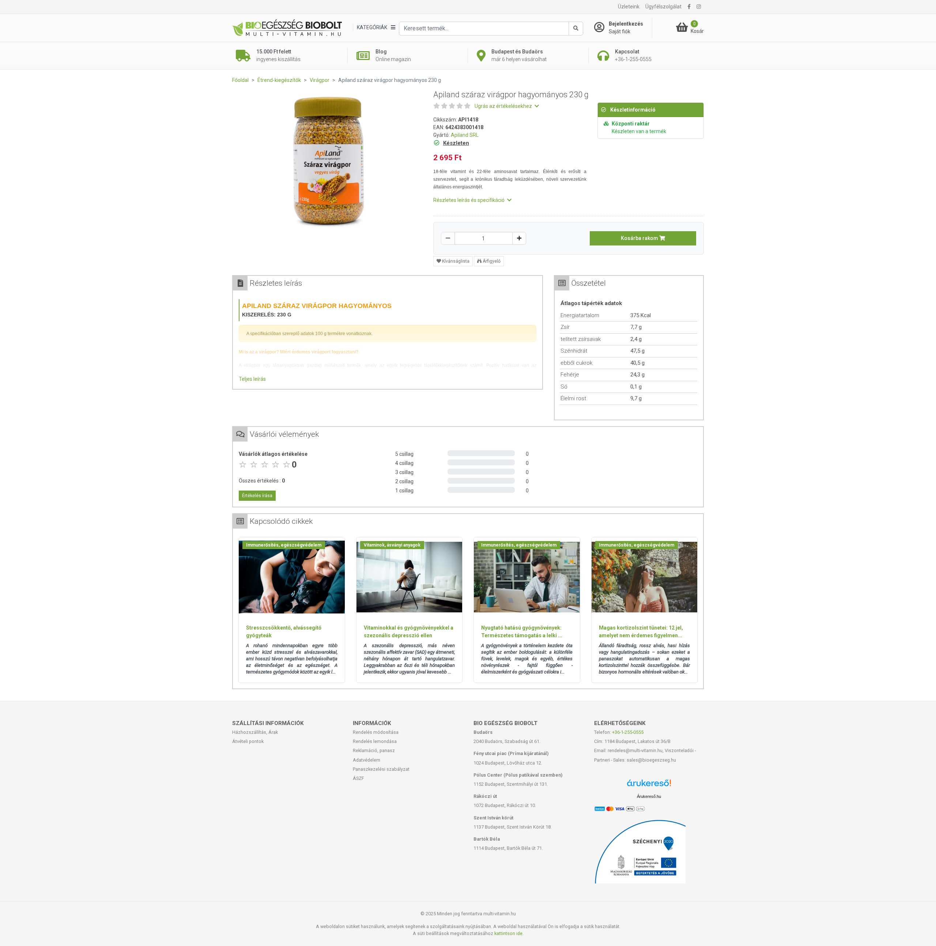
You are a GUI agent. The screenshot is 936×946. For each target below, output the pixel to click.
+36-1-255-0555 (628, 732)
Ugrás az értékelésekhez (504, 106)
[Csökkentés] (448, 238)
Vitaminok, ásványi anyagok (392, 545)
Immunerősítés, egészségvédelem (283, 545)
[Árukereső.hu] (649, 786)
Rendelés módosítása (376, 732)
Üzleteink (628, 7)
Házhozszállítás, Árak (255, 732)
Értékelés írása (257, 495)
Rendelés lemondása (375, 741)
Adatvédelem (366, 760)
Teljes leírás (252, 379)
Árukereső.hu (649, 796)
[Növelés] (519, 238)
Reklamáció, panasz (374, 750)
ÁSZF (358, 778)
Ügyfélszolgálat (663, 7)
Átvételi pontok (248, 741)
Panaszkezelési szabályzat (381, 769)
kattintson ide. (509, 933)
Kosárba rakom (640, 238)
